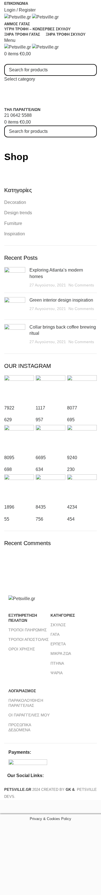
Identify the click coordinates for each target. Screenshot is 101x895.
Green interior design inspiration (61, 300)
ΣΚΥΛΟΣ (58, 625)
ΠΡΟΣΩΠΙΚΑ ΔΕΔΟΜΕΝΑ (19, 727)
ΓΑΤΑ (54, 634)
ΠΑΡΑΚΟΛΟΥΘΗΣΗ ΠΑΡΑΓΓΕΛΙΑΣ (25, 703)
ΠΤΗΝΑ (57, 663)
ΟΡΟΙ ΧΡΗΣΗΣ (21, 649)
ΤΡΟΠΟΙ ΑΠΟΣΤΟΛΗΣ (28, 639)
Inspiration (14, 233)
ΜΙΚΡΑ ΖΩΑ (60, 653)
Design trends (18, 212)
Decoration (15, 202)
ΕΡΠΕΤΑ (58, 644)
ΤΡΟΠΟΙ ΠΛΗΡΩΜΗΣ (27, 630)
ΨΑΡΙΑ (56, 673)
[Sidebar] (7, 807)
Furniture (13, 223)
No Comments (81, 285)
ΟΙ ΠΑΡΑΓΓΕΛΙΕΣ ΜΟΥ (29, 715)
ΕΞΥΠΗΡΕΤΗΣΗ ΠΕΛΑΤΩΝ (22, 618)
